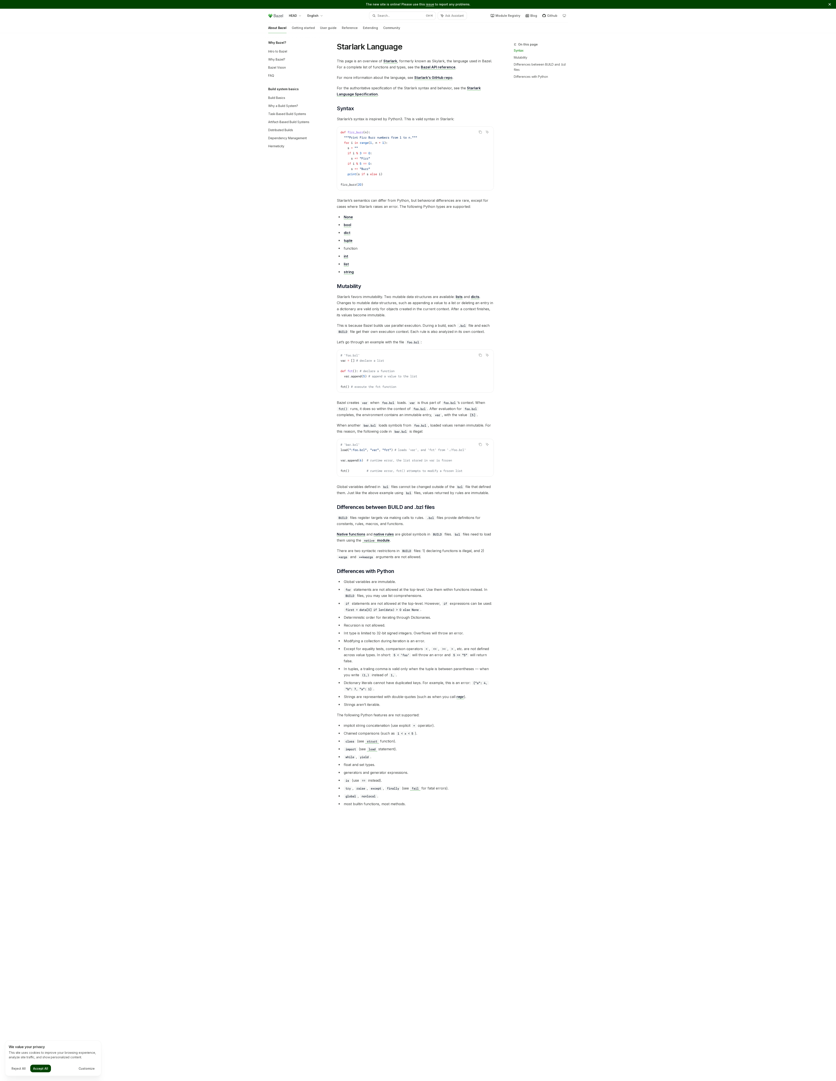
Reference (350, 28)
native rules (384, 534)
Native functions (351, 534)
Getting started (303, 28)
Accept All (40, 1068)
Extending (370, 28)
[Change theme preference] (564, 15)
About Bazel (277, 28)
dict (347, 232)
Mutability (520, 57)
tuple (348, 240)
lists (459, 297)
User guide (328, 28)
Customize (87, 1068)
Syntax (519, 50)
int (346, 256)
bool (347, 225)
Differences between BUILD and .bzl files (540, 67)
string (349, 272)
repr (460, 697)
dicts (475, 297)
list (346, 264)
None (348, 217)
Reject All (19, 1068)
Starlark (390, 61)
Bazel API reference (438, 67)
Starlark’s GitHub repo (433, 77)
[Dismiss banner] (830, 4)
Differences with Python (531, 76)
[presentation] (415, 457)
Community (391, 28)
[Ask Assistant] (487, 132)
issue (430, 4)
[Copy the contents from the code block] (480, 132)
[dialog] (53, 1058)
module (377, 540)
